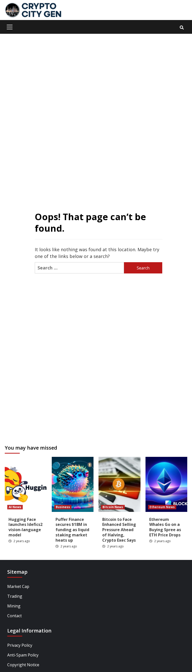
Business (63, 507)
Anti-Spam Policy (22, 655)
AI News (15, 507)
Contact (14, 615)
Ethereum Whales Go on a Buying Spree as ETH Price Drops (165, 527)
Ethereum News (162, 507)
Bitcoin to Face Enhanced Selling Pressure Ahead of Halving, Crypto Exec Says (119, 530)
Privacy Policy (19, 645)
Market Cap (18, 586)
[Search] (181, 27)
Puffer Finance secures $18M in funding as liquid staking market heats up (72, 530)
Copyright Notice (23, 664)
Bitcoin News (112, 507)
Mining (13, 606)
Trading (14, 596)
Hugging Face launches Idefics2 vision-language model (25, 527)
